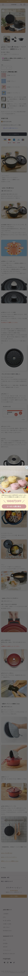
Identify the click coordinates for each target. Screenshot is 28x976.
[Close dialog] (26, 467)
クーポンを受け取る (14, 506)
